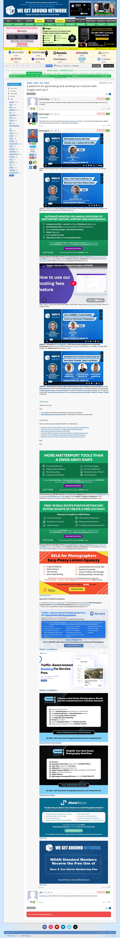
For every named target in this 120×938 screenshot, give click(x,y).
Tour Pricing (39, 24)
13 (34, 902)
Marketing (98, 73)
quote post (55, 99)
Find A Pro (39, 21)
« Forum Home (31, 94)
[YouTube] (57, 927)
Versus (10, 159)
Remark (56, 346)
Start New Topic (14, 84)
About (18, 21)
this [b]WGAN (86, 257)
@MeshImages (43, 401)
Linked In (30, 155)
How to (10, 118)
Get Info (16, 55)
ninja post (114, 936)
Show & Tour (70, 210)
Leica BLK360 (104, 76)
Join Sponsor (91, 24)
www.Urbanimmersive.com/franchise (52, 414)
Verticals (106, 73)
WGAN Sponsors (81, 24)
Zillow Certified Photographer (31, 167)
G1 (109, 76)
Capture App (12, 170)
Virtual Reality (12, 151)
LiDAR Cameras (47, 73)
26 (34, 109)
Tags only (67, 66)
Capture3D (65, 121)
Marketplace (60, 21)
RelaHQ (80, 121)
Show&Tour (73, 121)
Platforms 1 (66, 73)
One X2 (95, 76)
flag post (109, 108)
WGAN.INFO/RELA (45, 595)
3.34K (33, 124)
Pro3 (19, 76)
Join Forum (8, 24)
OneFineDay (44, 99)
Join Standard (70, 24)
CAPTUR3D (29, 83)
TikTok (33, 158)
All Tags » (11, 175)
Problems (11, 133)
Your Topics (13, 91)
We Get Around (11, 936)
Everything (76, 66)
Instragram (35, 158)
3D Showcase (12, 115)
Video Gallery (13, 93)
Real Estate (11, 149)
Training (91, 73)
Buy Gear (101, 24)
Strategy (11, 167)
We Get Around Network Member (35, 167)
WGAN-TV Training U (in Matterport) (54, 603)
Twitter (35, 155)
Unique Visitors (17, 49)
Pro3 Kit (25, 76)
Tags (11, 99)
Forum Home (13, 88)
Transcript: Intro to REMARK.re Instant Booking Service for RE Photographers (63, 435)
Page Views (51, 49)
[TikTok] (75, 927)
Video (10, 104)
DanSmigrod (44, 130)
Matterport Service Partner (31, 162)
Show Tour (46, 83)
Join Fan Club (60, 24)
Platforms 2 (75, 73)
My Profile (29, 21)
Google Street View (13, 172)
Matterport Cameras (34, 73)
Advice (10, 107)
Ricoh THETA (44, 76)
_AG (40, 892)
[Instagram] (51, 927)
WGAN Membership (60, 78)
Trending (12, 96)
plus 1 (98, 99)
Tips (10, 123)
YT (108, 83)
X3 (90, 76)
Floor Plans (11, 157)
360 (10, 112)
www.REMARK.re (61, 344)
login (96, 66)
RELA (41, 83)
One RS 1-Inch (82, 76)
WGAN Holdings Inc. (26, 936)
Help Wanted (12, 110)
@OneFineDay (43, 117)
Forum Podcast (101, 21)
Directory (49, 21)
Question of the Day (13, 143)
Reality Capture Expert (14, 126)
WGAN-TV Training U (80, 20)
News (10, 130)
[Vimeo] (69, 927)
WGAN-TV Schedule (111, 21)
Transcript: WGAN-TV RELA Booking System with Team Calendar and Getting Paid (65, 427)
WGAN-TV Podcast (90, 21)
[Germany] (30, 123)
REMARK (44, 412)
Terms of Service (102, 932)
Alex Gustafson (74, 346)
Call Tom (111, 24)
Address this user (58, 99)
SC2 (69, 76)
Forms (49, 24)
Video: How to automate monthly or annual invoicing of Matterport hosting (62, 429)
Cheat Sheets (84, 73)
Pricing (10, 146)
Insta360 (75, 76)
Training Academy (70, 21)
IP (107, 109)
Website (32, 146)
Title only (58, 66)
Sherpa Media (52, 210)
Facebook (33, 155)
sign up (108, 66)
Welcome (14, 73)
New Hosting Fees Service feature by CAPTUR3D (55, 431)
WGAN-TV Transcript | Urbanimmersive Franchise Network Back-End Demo (63, 437)
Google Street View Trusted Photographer (35, 162)
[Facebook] (44, 927)
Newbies (11, 136)
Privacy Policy (111, 932)
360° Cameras (57, 73)
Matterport (22, 73)
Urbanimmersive (44, 388)
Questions (11, 141)
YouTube (30, 158)
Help (12, 932)
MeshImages (44, 114)
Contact (7, 932)
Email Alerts (103, 83)
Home (8, 21)
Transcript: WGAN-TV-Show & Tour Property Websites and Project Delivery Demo (64, 433)
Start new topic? (47, 914)
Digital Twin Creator (13, 154)
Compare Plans (29, 24)
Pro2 (31, 76)
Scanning (11, 120)
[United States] (31, 108)
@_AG (68, 348)
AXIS (37, 76)
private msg (51, 99)
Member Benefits (18, 24)
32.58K (34, 144)
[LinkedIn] (63, 927)
